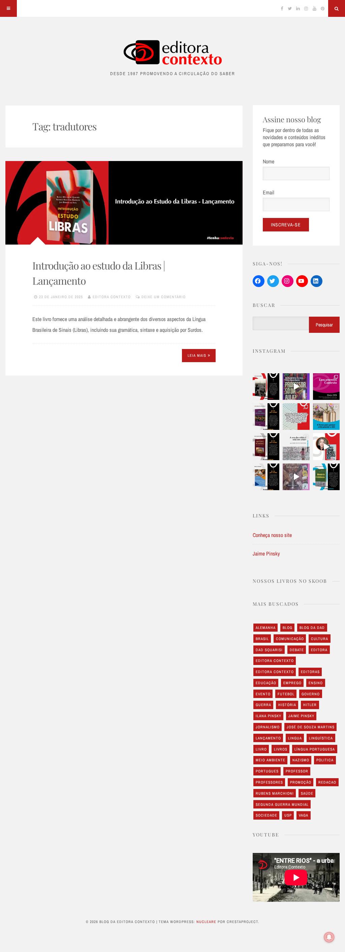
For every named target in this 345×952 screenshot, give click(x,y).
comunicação (290, 638)
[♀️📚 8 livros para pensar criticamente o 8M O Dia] (326, 416)
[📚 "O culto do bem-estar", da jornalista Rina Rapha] (296, 477)
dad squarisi (269, 649)
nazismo (300, 760)
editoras (310, 671)
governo (311, 694)
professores (269, 782)
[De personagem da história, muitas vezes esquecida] (296, 446)
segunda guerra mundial (282, 804)
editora (319, 649)
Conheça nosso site (272, 535)
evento (263, 694)
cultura (319, 638)
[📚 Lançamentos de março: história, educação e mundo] (326, 386)
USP (288, 815)
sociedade (266, 815)
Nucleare (206, 921)
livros (280, 749)
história (287, 704)
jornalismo (268, 727)
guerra (263, 704)
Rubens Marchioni (275, 793)
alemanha (266, 627)
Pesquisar (324, 325)
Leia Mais (197, 355)
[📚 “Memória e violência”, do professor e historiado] (326, 477)
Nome (268, 161)
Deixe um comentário (164, 296)
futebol (286, 694)
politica (325, 760)
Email (268, 192)
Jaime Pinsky (266, 553)
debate (297, 649)
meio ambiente (270, 760)
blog (287, 627)
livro (261, 749)
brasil (262, 638)
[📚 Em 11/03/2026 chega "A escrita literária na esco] (266, 477)
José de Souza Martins (311, 727)
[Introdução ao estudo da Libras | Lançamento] (124, 203)
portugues (267, 771)
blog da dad (312, 627)
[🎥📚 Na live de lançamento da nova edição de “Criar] (326, 446)
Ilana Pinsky (268, 715)
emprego (292, 682)
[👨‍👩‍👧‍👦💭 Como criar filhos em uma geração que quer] (296, 416)
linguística (321, 738)
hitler (310, 704)
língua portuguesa (314, 749)
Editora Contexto (112, 296)
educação (266, 682)
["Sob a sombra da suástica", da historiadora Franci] (266, 386)
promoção (300, 782)
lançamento (268, 738)
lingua (295, 738)
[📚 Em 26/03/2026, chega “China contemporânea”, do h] (266, 416)
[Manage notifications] (329, 937)
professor (297, 771)
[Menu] (8, 8)
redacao (327, 782)
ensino (316, 682)
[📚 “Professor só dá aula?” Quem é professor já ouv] (296, 386)
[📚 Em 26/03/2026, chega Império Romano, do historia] (266, 446)
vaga (303, 815)
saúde (307, 793)
